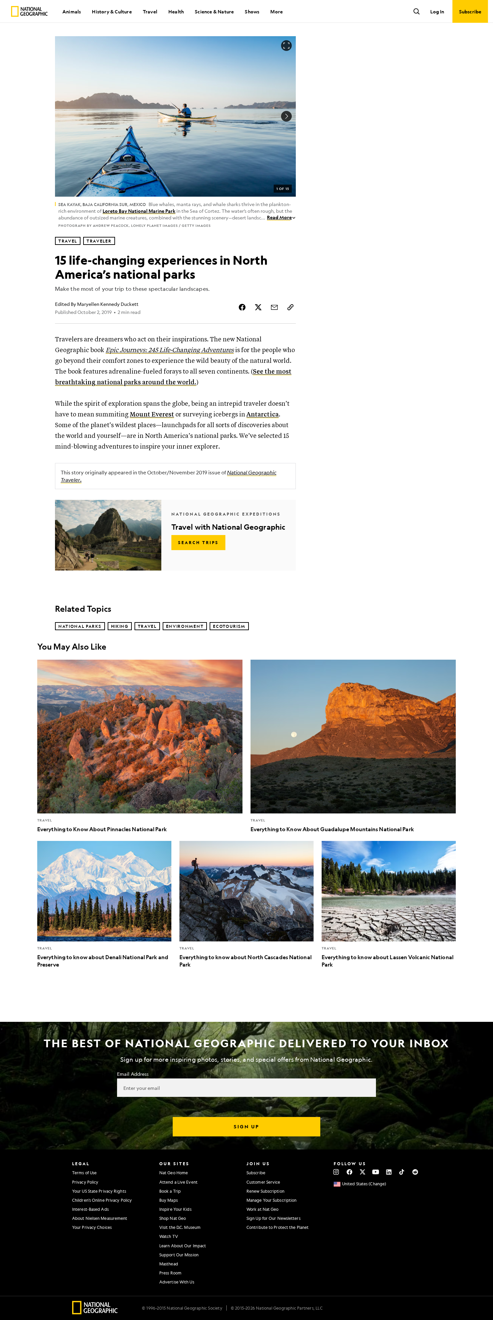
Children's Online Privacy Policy (102, 1200)
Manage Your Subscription (271, 1200)
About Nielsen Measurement (99, 1218)
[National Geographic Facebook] (349, 1172)
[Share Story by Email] (274, 307)
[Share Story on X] (258, 307)
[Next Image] (286, 116)
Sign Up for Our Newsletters (273, 1218)
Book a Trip (170, 1191)
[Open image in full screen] (286, 45)
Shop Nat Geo (172, 1218)
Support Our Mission (179, 1254)
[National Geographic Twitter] (362, 1172)
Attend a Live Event (178, 1182)
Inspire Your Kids (175, 1209)
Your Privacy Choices (92, 1227)
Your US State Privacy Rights (99, 1191)
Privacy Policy (85, 1182)
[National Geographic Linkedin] (389, 1172)
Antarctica (262, 414)
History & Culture (111, 11)
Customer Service (263, 1182)
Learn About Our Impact (182, 1245)
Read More (279, 217)
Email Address (133, 1074)
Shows (252, 11)
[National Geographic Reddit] (415, 1172)
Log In (437, 11)
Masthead (168, 1263)
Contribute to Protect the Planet (277, 1227)
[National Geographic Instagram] (336, 1172)
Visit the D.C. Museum (180, 1227)
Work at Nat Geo (262, 1209)
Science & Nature (214, 11)
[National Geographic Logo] (95, 1312)
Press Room (170, 1272)
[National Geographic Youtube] (376, 1172)
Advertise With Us (176, 1281)
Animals (71, 11)
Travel (150, 11)
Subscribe (255, 1172)
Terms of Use (84, 1172)
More (276, 11)
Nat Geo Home (173, 1172)
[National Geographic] (29, 11)
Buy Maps (168, 1200)
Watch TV (168, 1236)
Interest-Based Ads (90, 1209)
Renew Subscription (265, 1191)
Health (176, 11)
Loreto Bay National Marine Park (139, 211)
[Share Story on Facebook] (242, 307)
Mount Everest (152, 414)
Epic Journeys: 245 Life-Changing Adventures (170, 350)
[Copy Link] (290, 307)
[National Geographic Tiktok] (402, 1172)
